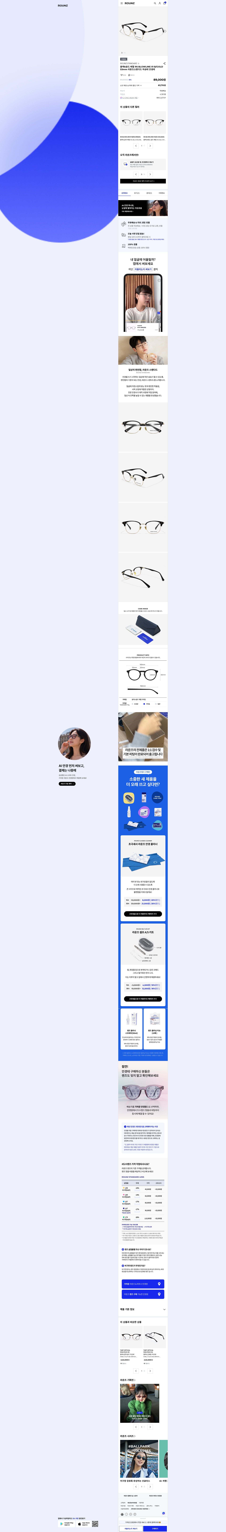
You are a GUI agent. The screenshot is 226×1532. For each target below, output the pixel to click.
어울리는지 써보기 (131, 1529)
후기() (136, 193)
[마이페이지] (159, 3)
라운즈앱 (123, 1506)
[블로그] (134, 1514)
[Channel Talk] (163, 1513)
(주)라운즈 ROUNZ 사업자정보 (139, 1509)
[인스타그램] (130, 1514)
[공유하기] (164, 63)
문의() (149, 193)
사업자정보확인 (125, 1509)
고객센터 (123, 1503)
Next (165, 31)
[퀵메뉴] (121, 3)
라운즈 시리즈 (127, 1436)
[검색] (155, 3)
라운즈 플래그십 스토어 (130, 1496)
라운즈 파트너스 (140, 1506)
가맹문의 (157, 1506)
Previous (120, 31)
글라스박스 (149, 1506)
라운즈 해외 (130, 1506)
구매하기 (155, 1529)
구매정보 (162, 193)
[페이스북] (126, 1514)
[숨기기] (164, 1309)
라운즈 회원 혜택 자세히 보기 (143, 181)
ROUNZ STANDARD (128, 63)
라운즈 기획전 (127, 1380)
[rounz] (63, 6)
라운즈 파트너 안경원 (155, 1496)
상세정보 (124, 193)
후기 (132, 75)
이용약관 (141, 1503)
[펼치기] (143, 1518)
